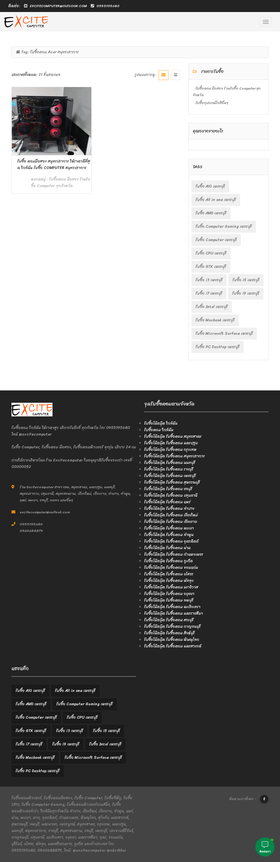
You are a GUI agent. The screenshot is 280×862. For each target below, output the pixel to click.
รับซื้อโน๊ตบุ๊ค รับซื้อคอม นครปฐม (171, 443)
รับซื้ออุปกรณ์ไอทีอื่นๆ (212, 103)
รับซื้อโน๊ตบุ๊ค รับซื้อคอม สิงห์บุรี (169, 633)
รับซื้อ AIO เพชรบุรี (210, 186)
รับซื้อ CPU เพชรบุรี (211, 253)
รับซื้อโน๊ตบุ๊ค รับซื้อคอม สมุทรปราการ (174, 456)
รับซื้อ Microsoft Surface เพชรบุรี (224, 333)
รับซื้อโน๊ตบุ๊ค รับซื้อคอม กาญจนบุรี (172, 626)
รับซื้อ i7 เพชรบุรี (209, 293)
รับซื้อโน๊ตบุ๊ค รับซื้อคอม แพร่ (167, 502)
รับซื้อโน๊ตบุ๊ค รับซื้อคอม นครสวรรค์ (172, 646)
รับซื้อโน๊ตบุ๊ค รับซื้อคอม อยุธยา (169, 593)
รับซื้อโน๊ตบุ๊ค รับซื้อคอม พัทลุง (169, 580)
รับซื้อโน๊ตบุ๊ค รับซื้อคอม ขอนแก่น (171, 567)
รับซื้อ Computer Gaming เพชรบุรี (224, 226)
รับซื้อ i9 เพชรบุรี (245, 293)
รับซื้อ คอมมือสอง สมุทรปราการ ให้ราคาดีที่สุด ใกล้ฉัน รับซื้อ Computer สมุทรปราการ (53, 164)
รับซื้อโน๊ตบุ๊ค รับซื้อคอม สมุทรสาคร (173, 436)
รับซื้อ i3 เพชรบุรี (209, 280)
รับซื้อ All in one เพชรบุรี (216, 199)
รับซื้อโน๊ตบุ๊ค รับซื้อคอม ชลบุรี (168, 488)
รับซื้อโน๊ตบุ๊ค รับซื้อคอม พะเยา (169, 528)
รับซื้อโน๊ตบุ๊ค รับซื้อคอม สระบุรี (169, 620)
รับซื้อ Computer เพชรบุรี (216, 239)
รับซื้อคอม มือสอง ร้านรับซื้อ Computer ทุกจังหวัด (60, 182)
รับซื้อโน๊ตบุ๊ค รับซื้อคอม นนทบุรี (169, 462)
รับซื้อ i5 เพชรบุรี (245, 280)
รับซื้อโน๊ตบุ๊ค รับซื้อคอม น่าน (167, 547)
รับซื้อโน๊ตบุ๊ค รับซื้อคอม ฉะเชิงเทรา (172, 606)
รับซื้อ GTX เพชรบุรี (211, 266)
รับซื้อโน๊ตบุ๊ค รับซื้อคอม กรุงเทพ (170, 449)
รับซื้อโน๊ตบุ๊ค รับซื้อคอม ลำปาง (169, 508)
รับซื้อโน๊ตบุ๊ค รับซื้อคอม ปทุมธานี (170, 495)
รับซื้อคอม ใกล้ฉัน (158, 429)
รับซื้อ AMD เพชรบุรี (211, 213)
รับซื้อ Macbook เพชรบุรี (215, 320)
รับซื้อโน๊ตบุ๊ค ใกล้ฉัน (160, 423)
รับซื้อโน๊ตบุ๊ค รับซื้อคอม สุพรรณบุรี (172, 482)
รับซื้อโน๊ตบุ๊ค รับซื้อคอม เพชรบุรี (170, 475)
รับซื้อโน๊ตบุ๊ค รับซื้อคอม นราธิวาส (171, 587)
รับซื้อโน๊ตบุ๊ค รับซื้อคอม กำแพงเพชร (173, 554)
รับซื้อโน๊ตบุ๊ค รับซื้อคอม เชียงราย (170, 521)
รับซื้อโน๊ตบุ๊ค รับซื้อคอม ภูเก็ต (168, 561)
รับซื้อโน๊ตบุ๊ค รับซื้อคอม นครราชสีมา (173, 613)
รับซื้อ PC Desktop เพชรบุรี (218, 346)
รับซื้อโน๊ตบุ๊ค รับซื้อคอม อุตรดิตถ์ (171, 541)
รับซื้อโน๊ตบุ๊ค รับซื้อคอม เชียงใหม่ (171, 515)
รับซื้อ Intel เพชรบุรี (212, 306)
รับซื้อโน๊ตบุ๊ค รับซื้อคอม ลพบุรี (168, 600)
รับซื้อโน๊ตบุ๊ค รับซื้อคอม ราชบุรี (168, 469)
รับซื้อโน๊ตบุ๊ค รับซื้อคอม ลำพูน (169, 534)
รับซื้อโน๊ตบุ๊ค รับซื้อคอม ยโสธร (168, 574)
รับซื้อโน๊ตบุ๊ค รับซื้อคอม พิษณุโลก (171, 639)
